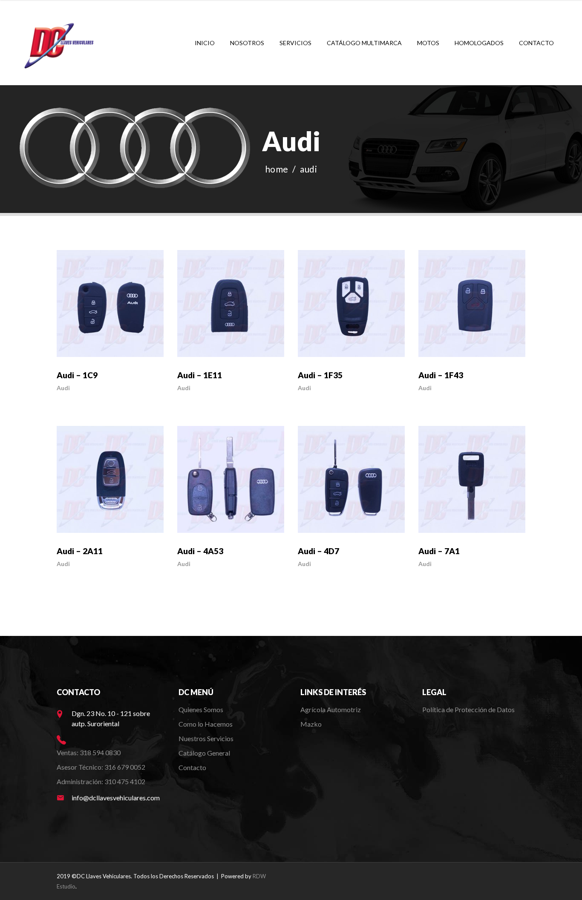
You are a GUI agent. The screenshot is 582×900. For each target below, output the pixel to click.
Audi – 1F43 (440, 375)
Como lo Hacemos (206, 724)
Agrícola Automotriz (331, 709)
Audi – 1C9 (77, 375)
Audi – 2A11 (80, 551)
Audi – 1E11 (199, 375)
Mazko (311, 724)
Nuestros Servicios (206, 738)
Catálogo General (204, 753)
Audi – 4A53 (200, 551)
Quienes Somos (201, 709)
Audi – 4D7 (318, 551)
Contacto (192, 767)
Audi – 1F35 (320, 375)
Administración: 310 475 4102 (101, 781)
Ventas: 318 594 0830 (89, 752)
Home (276, 168)
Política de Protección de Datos (468, 709)
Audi (63, 387)
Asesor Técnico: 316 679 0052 (101, 767)
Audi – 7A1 (439, 551)
